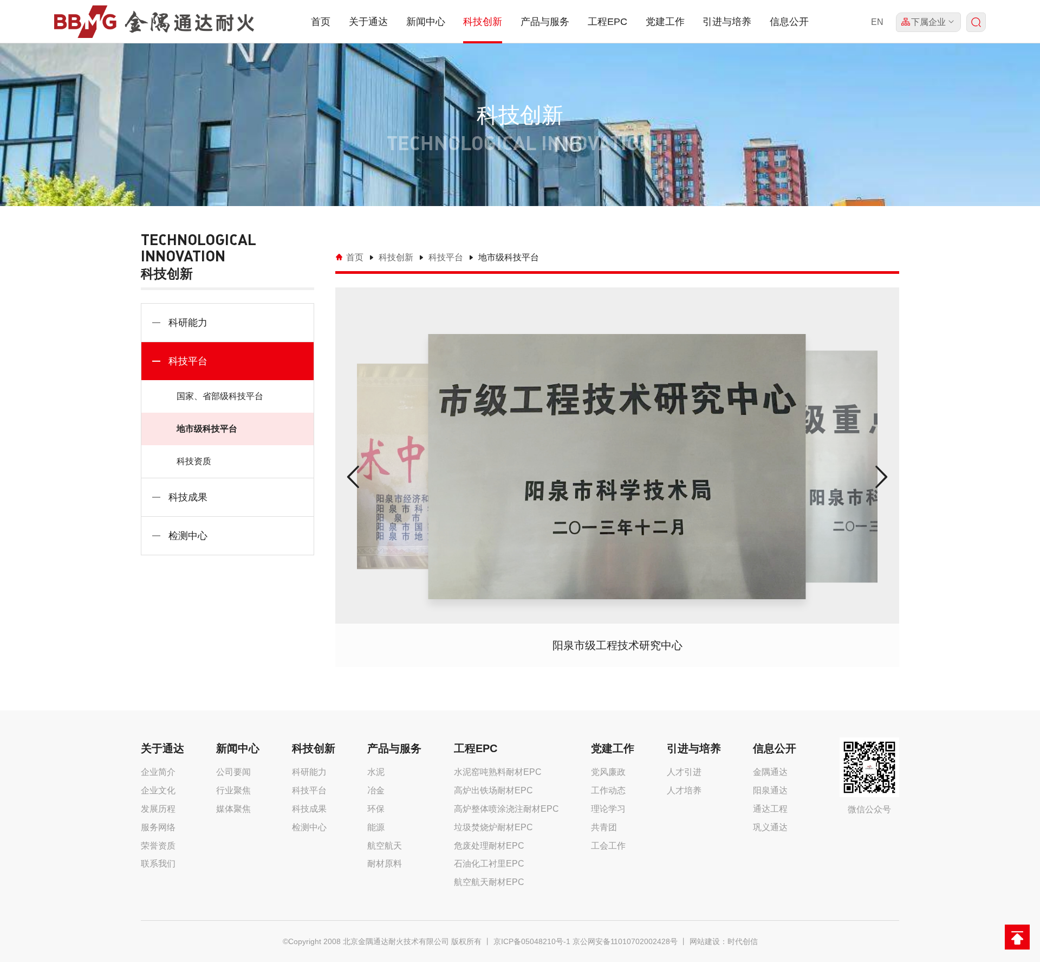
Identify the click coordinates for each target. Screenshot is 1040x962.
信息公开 (789, 21)
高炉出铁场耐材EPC (493, 790)
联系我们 (158, 863)
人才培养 (684, 790)
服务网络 (158, 827)
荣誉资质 (158, 845)
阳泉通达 (770, 790)
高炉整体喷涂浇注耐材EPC (506, 808)
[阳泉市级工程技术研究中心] (617, 466)
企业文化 (158, 790)
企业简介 (158, 772)
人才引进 (684, 772)
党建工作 (665, 21)
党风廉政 (608, 772)
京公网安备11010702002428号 (625, 941)
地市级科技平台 (207, 428)
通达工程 (770, 808)
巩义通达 (770, 827)
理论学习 (608, 808)
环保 (376, 808)
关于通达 (368, 21)
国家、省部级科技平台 (220, 396)
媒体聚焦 (233, 808)
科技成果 (187, 497)
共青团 (604, 827)
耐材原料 (384, 863)
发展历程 (158, 808)
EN (877, 22)
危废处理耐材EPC (489, 845)
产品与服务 (545, 21)
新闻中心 (425, 21)
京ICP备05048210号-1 (531, 941)
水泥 (376, 772)
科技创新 (482, 21)
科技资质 (194, 461)
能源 (376, 827)
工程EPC (607, 21)
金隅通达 (770, 772)
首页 (320, 21)
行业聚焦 (233, 790)
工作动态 (608, 790)
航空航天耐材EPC (489, 882)
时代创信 (742, 941)
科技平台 (187, 361)
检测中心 (187, 535)
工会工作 (608, 845)
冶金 (376, 790)
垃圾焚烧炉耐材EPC (493, 827)
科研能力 (187, 322)
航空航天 (384, 845)
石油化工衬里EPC (489, 863)
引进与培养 (727, 21)
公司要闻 (233, 772)
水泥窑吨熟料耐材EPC (498, 772)
